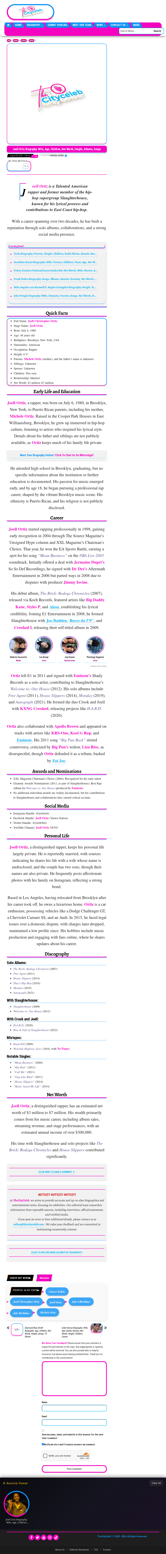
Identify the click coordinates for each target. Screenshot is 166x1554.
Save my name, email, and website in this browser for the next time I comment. (72, 1436)
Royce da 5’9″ (82, 620)
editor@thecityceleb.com (28, 1224)
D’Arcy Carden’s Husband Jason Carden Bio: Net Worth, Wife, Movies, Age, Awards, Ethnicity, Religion (56, 270)
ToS (96, 1549)
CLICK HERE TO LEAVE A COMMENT (55, 1172)
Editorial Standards (79, 1549)
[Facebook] (31, 1537)
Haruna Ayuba (57, 155)
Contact (107, 1549)
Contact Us (118, 25)
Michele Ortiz (48, 1312)
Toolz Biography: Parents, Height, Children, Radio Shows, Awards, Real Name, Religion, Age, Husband (56, 254)
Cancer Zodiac (57, 1291)
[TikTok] (56, 1537)
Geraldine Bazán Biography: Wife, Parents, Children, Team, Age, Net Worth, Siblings (56, 262)
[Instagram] (50, 1537)
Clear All (156, 1483)
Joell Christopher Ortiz (26, 1302)
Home (18, 25)
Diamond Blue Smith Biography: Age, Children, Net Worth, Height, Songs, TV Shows (38, 1332)
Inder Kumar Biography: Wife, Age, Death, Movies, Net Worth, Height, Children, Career (75, 1332)
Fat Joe (59, 761)
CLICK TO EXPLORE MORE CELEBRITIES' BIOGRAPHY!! (56, 1252)
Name (44, 1402)
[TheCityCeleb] (8, 25)
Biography (34, 25)
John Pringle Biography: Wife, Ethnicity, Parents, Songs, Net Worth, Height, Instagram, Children (56, 296)
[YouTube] (44, 1537)
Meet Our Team (82, 25)
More (136, 25)
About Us (60, 1549)
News (100, 25)
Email (44, 1416)
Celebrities (23, 40)
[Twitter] (37, 1537)
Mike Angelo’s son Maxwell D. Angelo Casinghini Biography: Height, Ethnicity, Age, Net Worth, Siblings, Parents (56, 287)
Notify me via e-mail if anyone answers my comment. (70, 1444)
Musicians (32, 40)
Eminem (24, 740)
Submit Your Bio (57, 25)
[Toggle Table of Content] (24, 166)
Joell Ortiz (56, 1302)
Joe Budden (56, 620)
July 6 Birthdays (81, 1302)
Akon (54, 607)
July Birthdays (21, 1313)
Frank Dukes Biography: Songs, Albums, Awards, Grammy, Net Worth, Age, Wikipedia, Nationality (56, 279)
